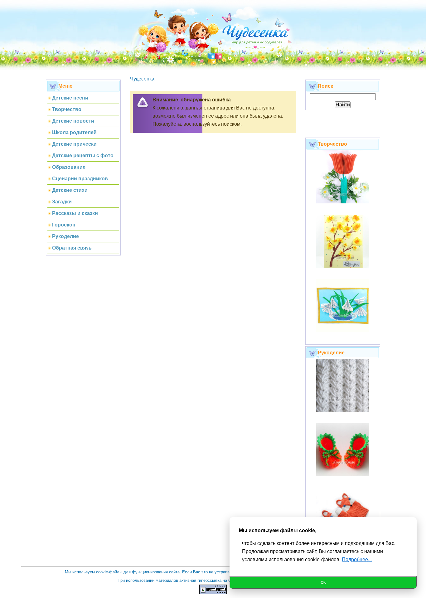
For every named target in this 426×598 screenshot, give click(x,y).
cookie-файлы (109, 572)
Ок (323, 582)
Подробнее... (357, 559)
